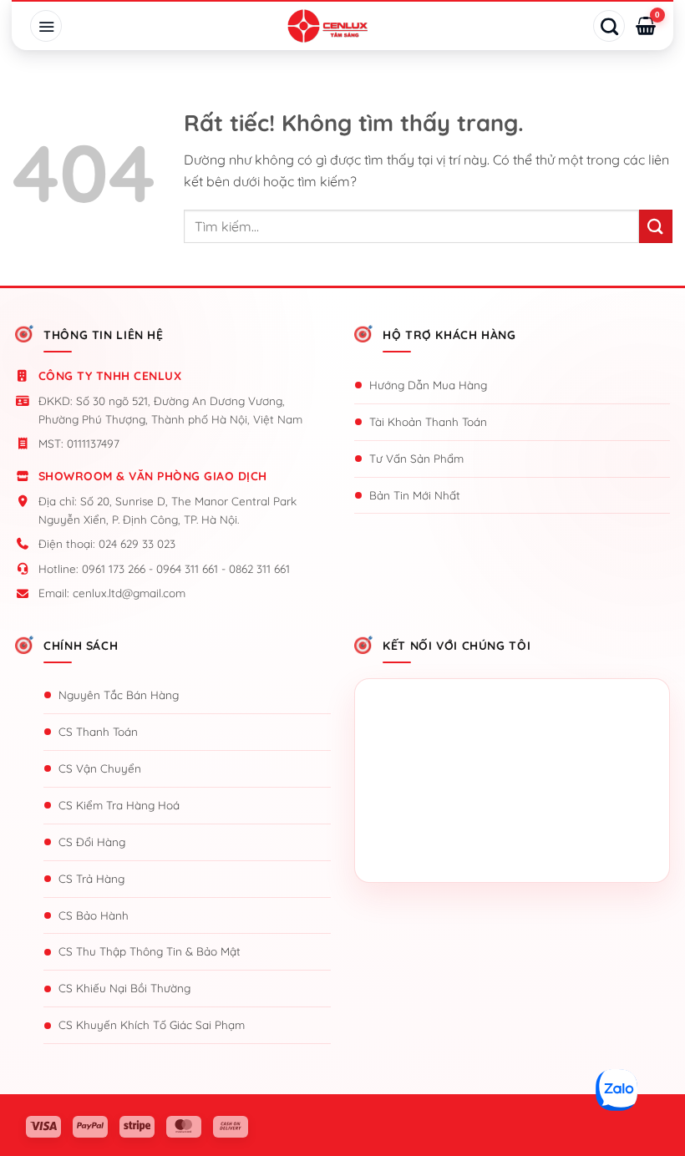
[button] (46, 26)
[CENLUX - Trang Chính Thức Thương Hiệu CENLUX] (327, 25)
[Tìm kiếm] (609, 26)
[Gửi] (655, 226)
